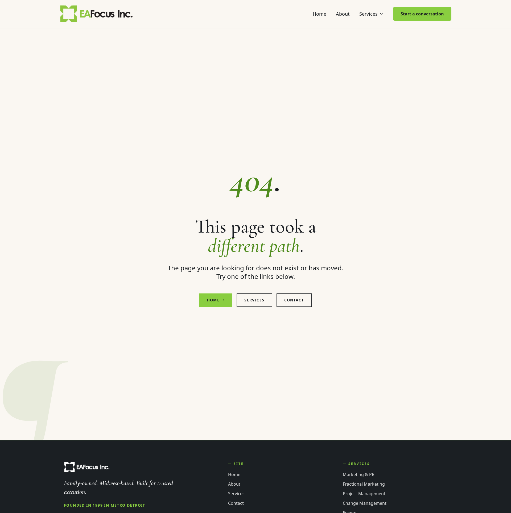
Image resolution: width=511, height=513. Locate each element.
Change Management (364, 503)
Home (319, 14)
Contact (294, 299)
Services (368, 14)
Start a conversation (422, 14)
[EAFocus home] (97, 13)
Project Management (364, 494)
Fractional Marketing (364, 484)
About (343, 14)
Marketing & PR (358, 474)
